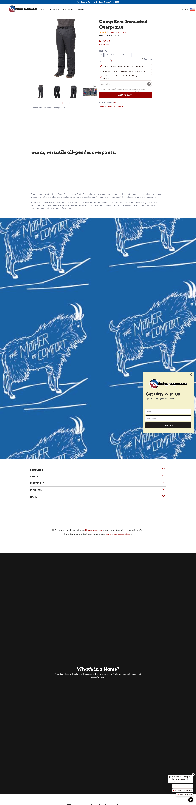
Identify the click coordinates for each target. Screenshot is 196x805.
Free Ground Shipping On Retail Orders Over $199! (98, 2)
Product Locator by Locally (111, 106)
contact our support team (118, 534)
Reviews (36, 490)
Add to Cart (125, 94)
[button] (181, 9)
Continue (168, 425)
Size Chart (148, 59)
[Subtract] (100, 60)
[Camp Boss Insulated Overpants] (40, 92)
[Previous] (62, 103)
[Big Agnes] (22, 9)
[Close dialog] (191, 374)
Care (33, 497)
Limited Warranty (93, 530)
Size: (103, 51)
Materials (37, 483)
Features (36, 470)
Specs (34, 476)
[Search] (177, 9)
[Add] (111, 60)
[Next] (68, 103)
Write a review (121, 32)
